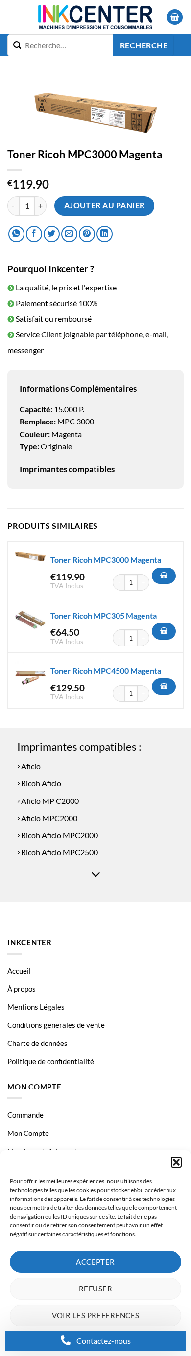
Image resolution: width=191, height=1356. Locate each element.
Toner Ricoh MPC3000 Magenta (105, 559)
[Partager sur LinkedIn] (104, 234)
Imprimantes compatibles (67, 469)
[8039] (164, 576)
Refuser (95, 1288)
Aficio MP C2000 (49, 800)
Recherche (143, 45)
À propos (21, 988)
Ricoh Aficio (40, 783)
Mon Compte (28, 1133)
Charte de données (37, 1043)
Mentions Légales (36, 1006)
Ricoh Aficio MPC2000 (59, 835)
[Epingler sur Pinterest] (87, 234)
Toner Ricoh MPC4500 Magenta (105, 670)
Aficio (30, 766)
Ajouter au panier (104, 205)
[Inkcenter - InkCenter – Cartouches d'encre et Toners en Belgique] (95, 17)
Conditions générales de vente (56, 1025)
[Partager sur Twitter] (52, 234)
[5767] (164, 631)
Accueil (19, 970)
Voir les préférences (96, 1315)
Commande (25, 1115)
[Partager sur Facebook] (34, 234)
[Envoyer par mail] (69, 234)
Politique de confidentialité (50, 1061)
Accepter (95, 1261)
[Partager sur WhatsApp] (16, 234)
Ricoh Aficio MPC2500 (59, 852)
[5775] (164, 686)
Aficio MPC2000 (48, 817)
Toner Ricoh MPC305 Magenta (103, 615)
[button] (176, 1162)
